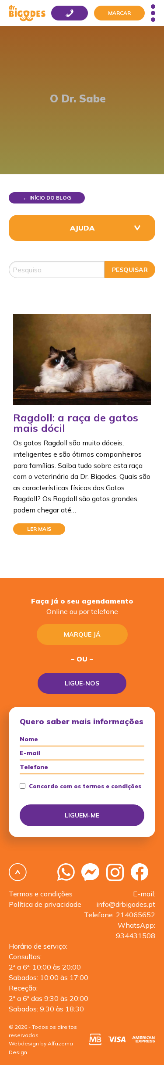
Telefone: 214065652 (119, 914)
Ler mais (39, 529)
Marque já (82, 634)
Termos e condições (41, 893)
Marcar (119, 13)
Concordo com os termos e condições (85, 786)
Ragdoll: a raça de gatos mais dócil (75, 422)
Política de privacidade (45, 904)
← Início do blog (47, 197)
